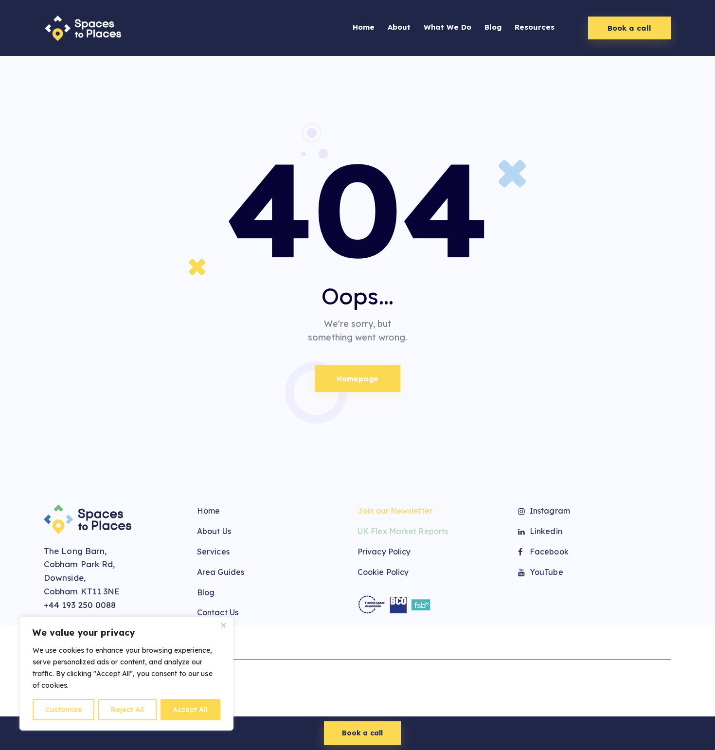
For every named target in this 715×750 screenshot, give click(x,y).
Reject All (127, 709)
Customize (63, 709)
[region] (126, 674)
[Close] (223, 625)
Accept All (190, 709)
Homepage (358, 378)
